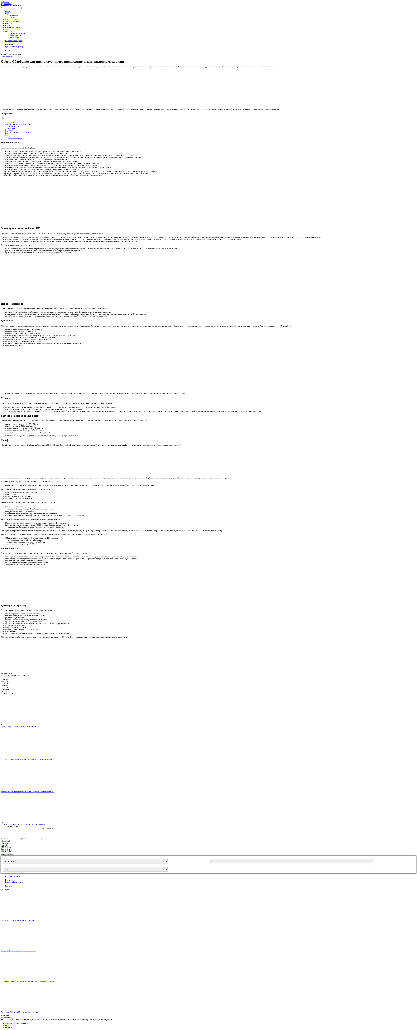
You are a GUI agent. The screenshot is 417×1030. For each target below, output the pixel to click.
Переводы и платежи (13, 27)
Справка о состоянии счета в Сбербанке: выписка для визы (23, 824)
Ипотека (8, 25)
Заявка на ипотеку (12, 21)
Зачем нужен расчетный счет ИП (18, 124)
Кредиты (8, 23)
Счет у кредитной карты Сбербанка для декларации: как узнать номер (27, 759)
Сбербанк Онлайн (16, 35)
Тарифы (9, 134)
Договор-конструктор (14, 138)
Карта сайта (9, 1025)
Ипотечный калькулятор (14, 41)
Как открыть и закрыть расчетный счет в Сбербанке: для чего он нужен (27, 792)
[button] (3, 118)
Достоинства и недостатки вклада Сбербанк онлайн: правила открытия (27, 981)
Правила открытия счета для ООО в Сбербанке (18, 726)
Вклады (8, 12)
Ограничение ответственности (16, 1023)
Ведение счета (12, 136)
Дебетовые (14, 15)
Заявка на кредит (11, 19)
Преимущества (12, 122)
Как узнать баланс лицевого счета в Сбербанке (18, 951)
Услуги (7, 29)
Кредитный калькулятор (14, 47)
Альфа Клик (14, 37)
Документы (11, 128)
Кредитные (14, 17)
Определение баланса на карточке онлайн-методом (20, 920)
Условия (10, 130)
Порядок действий (13, 126)
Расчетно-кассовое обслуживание (19, 132)
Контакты (8, 1027)
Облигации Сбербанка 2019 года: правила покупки (20, 1012)
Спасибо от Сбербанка (18, 33)
